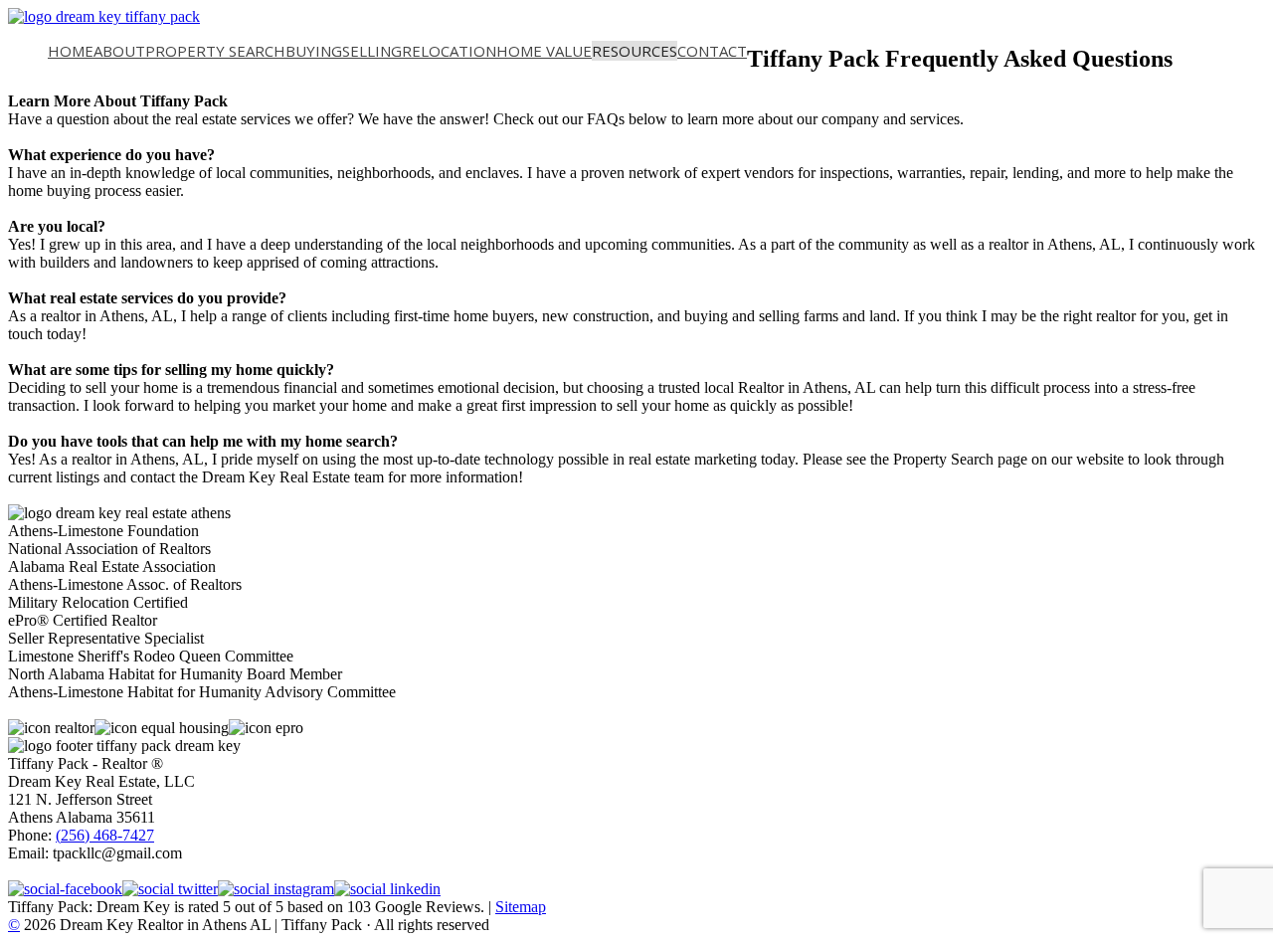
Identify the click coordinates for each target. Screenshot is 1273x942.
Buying (313, 51)
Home (70, 51)
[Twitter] (170, 888)
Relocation (449, 51)
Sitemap (520, 906)
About (119, 51)
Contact (712, 51)
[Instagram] (276, 888)
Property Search (215, 51)
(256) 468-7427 (105, 835)
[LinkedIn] (387, 888)
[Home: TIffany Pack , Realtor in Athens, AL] (104, 16)
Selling (372, 51)
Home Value (544, 51)
